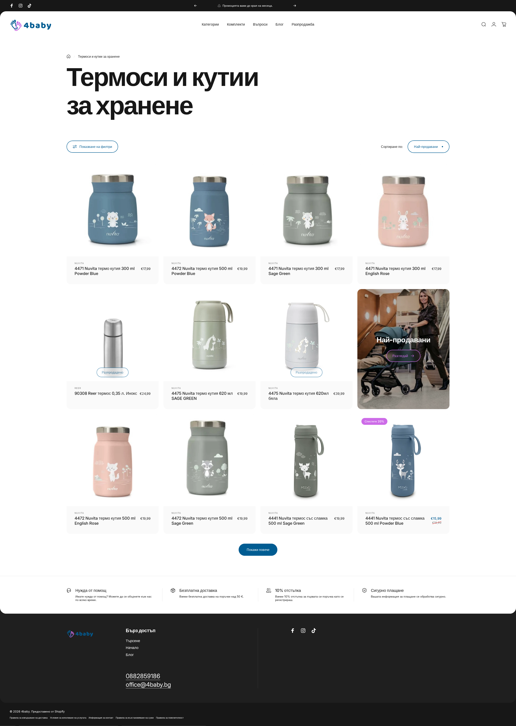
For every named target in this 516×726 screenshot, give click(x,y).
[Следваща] (294, 5)
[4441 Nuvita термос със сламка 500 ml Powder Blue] (403, 460)
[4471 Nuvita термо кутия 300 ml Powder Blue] (113, 210)
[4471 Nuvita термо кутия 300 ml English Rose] (403, 210)
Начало (132, 648)
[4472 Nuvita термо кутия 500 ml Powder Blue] (209, 210)
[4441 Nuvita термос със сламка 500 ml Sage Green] (306, 460)
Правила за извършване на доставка (29, 717)
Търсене (133, 641)
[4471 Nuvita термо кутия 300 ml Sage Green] (306, 210)
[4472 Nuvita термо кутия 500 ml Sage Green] (209, 460)
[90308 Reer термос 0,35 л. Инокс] (113, 335)
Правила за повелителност (170, 717)
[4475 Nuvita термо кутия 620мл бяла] (306, 335)
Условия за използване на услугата (68, 717)
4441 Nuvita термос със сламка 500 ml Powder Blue (394, 521)
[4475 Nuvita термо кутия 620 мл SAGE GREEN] (209, 335)
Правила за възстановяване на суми (135, 717)
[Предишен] (195, 5)
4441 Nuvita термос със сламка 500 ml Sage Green (298, 521)
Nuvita (79, 263)
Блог (130, 655)
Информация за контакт (101, 717)
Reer (78, 388)
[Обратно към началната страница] (69, 56)
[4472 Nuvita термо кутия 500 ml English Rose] (113, 460)
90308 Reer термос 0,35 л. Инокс (106, 393)
